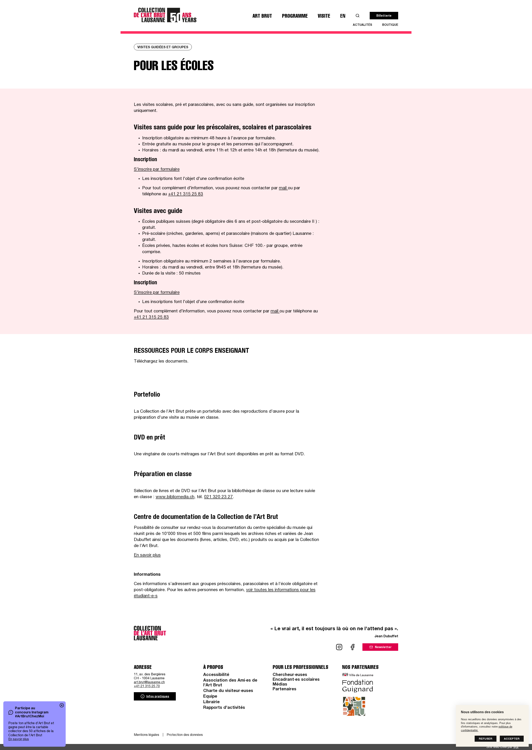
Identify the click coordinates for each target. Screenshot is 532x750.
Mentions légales (146, 735)
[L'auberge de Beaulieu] (354, 706)
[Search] (357, 16)
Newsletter (383, 647)
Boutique (390, 25)
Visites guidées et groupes (162, 47)
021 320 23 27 (218, 497)
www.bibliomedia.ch (175, 497)
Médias (280, 685)
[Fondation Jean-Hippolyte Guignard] (357, 686)
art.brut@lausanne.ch (149, 682)
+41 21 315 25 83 (185, 194)
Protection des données (185, 735)
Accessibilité (216, 675)
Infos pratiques (157, 696)
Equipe (210, 697)
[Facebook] (352, 647)
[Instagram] (339, 647)
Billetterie (384, 16)
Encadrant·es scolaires (296, 680)
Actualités (362, 25)
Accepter (512, 739)
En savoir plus (18, 739)
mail (283, 188)
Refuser (485, 739)
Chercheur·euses (290, 675)
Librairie (211, 702)
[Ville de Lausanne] (357, 674)
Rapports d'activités (224, 708)
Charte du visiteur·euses (228, 691)
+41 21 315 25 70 (147, 686)
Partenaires (284, 689)
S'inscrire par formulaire (157, 169)
